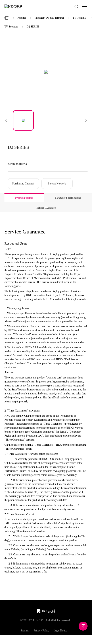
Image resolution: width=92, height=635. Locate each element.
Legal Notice (60, 630)
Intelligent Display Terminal (49, 17)
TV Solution (11, 26)
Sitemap (25, 630)
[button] (6, 120)
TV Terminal (79, 17)
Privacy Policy (41, 630)
